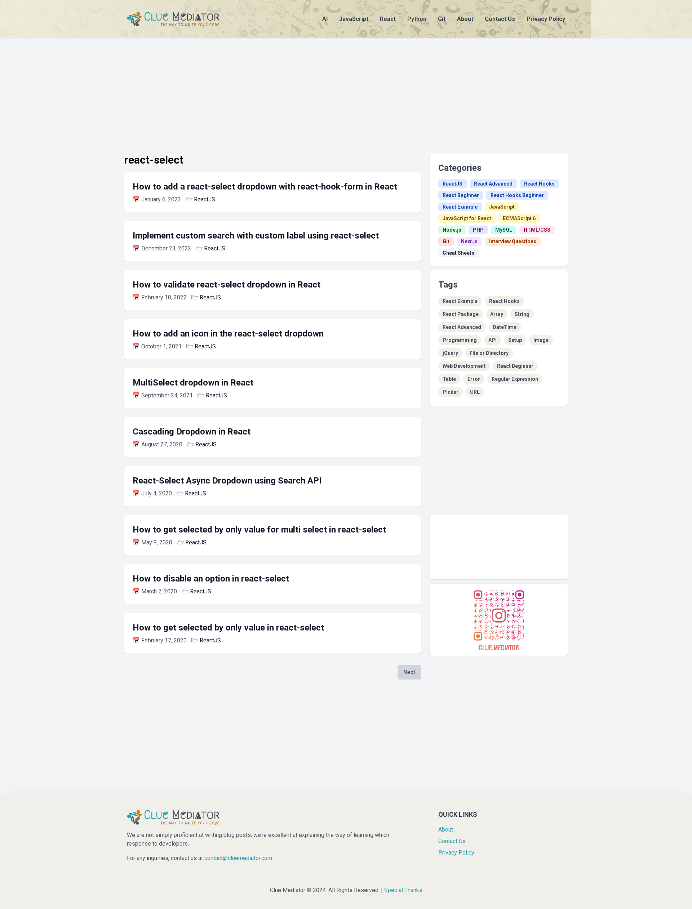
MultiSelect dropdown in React (193, 383)
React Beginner (461, 195)
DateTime (504, 327)
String (522, 314)
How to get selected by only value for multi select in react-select (259, 530)
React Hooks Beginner (517, 195)
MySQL (503, 230)
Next (409, 672)
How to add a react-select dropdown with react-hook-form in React (265, 187)
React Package (461, 314)
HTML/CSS (537, 230)
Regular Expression (515, 379)
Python (416, 18)
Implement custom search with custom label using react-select (256, 236)
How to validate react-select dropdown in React (226, 285)
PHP (478, 230)
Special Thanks (403, 890)
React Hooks (539, 184)
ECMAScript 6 (519, 218)
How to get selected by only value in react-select (228, 628)
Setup (515, 340)
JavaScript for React (467, 218)
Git (441, 18)
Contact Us (500, 18)
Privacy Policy (546, 18)
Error (473, 379)
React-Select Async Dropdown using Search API (227, 481)
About (465, 18)
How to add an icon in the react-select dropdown (228, 334)
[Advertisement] (346, 88)
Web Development (464, 366)
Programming (460, 340)
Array (496, 314)
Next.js (469, 241)
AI (325, 18)
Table (449, 379)
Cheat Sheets (458, 253)
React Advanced (493, 184)
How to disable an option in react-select (211, 579)
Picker (450, 392)
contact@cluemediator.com (238, 858)
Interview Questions (512, 241)
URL (475, 392)
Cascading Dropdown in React (191, 432)
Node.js (452, 230)
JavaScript (353, 18)
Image (541, 340)
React (388, 18)
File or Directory (489, 353)
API (492, 340)
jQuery (450, 353)
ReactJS (204, 199)
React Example (460, 207)
